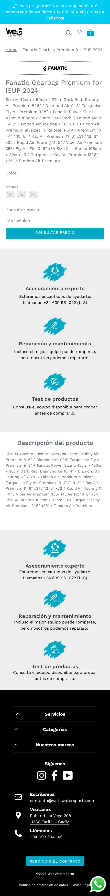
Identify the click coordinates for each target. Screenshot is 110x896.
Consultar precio (55, 232)
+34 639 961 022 (59, 577)
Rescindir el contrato (55, 861)
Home (11, 49)
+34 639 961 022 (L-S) (65, 302)
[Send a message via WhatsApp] (98, 884)
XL (33, 194)
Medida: (12, 187)
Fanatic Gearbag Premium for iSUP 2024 (63, 49)
